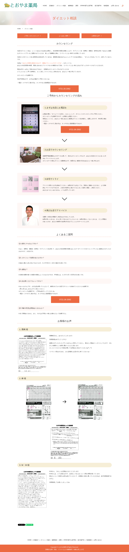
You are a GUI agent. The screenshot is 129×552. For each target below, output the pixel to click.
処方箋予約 (98, 5)
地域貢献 (106, 5)
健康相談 (70, 5)
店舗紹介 (51, 5)
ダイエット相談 (61, 5)
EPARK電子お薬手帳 (86, 5)
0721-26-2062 (64, 89)
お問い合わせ (115, 5)
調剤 (77, 5)
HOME (45, 5)
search (122, 5)
